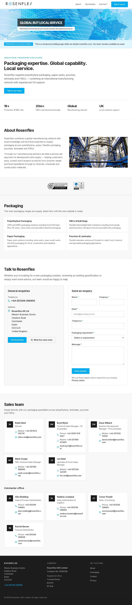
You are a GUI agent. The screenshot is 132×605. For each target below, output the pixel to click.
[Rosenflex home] (19, 4)
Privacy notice (78, 380)
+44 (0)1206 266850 (23, 300)
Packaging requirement (83, 333)
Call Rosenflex (17, 340)
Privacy (93, 580)
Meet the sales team (43, 340)
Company (104, 297)
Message (77, 344)
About (79, 4)
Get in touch (119, 4)
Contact (103, 4)
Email (75, 309)
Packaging (90, 4)
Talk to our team (14, 91)
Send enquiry (81, 371)
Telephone (77, 321)
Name (75, 297)
